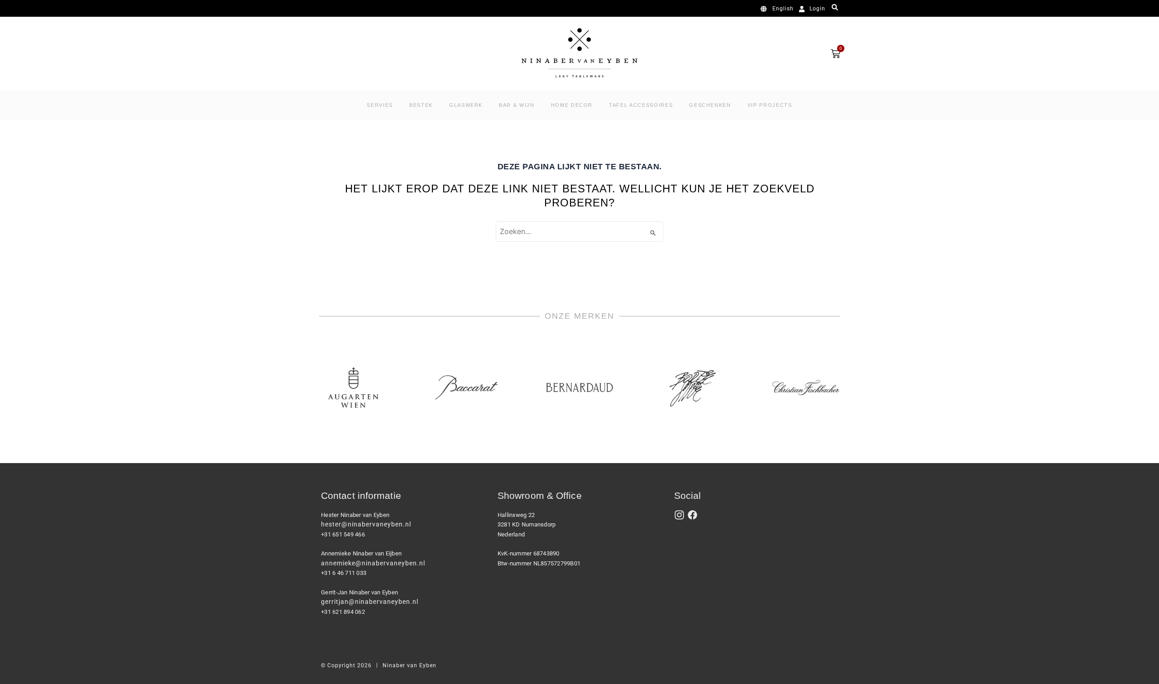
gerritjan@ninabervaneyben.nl (369, 601)
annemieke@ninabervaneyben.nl (373, 563)
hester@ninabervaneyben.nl (366, 524)
